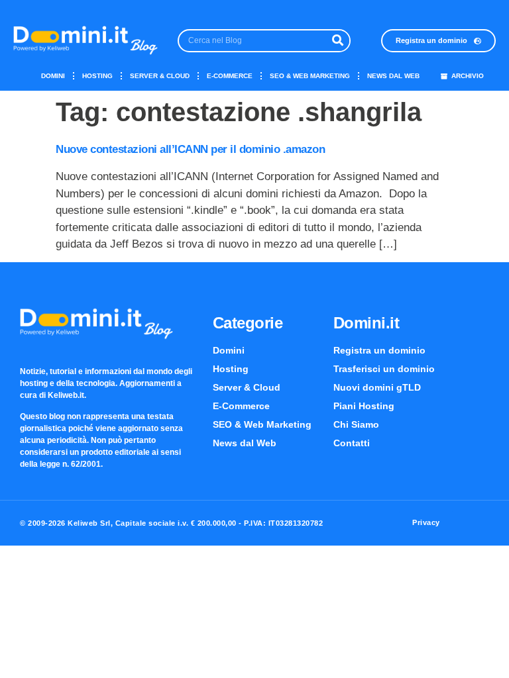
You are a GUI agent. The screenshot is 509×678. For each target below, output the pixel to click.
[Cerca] (337, 40)
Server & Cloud (160, 75)
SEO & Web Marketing (310, 75)
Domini (53, 75)
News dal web (393, 75)
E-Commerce (230, 75)
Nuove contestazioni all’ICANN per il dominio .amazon (190, 149)
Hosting (97, 75)
